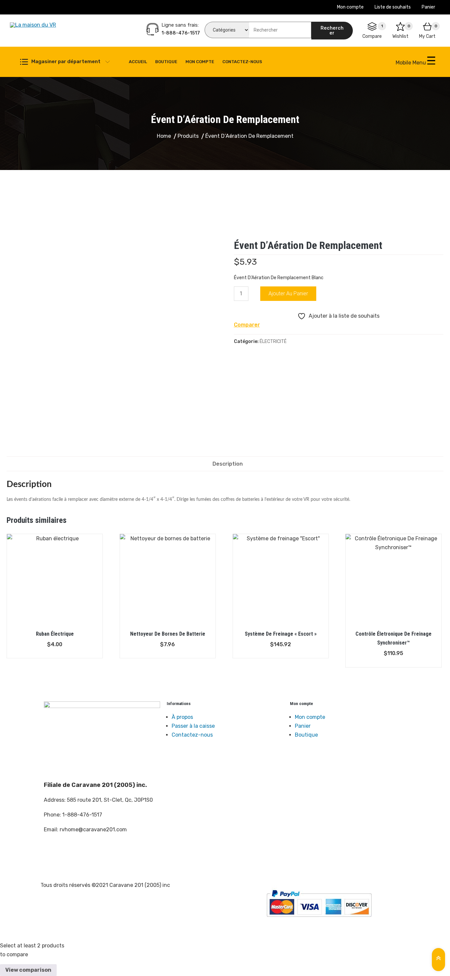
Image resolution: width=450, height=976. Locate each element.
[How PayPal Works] (319, 903)
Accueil (138, 61)
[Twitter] (70, 854)
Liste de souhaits (393, 7)
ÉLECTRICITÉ (273, 341)
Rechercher (332, 30)
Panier (428, 7)
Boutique (166, 61)
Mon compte (350, 7)
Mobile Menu (411, 63)
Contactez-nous (242, 61)
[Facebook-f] (52, 854)
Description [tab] (227, 464)
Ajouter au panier (288, 293)
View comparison (28, 970)
